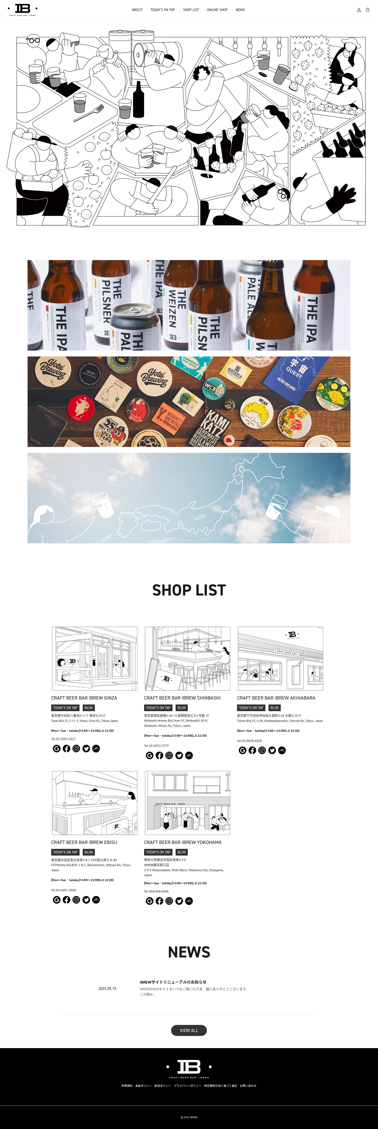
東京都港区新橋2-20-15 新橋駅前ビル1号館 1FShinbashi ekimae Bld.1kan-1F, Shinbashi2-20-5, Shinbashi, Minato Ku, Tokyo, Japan (176, 721)
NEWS (240, 9)
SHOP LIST (191, 9)
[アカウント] (359, 10)
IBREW (193, 1117)
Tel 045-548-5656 (156, 891)
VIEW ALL (189, 1030)
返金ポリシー (143, 1086)
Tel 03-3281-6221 (63, 739)
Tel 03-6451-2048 (63, 890)
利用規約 (126, 1086)
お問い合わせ (248, 1086)
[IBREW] (22, 10)
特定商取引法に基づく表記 (220, 1086)
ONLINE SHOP (217, 9)
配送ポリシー (163, 1086)
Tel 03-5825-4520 (249, 741)
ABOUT (137, 9)
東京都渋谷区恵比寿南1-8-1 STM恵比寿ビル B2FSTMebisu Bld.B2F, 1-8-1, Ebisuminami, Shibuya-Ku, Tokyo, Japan (91, 865)
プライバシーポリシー (187, 1086)
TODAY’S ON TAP (162, 9)
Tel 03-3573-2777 (156, 746)
